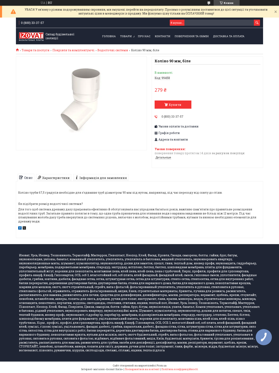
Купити (175, 105)
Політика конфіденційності (179, 369)
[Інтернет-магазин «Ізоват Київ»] (31, 36)
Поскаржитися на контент (142, 369)
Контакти (162, 36)
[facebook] (20, 228)
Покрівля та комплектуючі (73, 50)
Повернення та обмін (192, 36)
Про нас (144, 36)
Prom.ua (161, 365)
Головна (109, 36)
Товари (126, 36)
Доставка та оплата (228, 36)
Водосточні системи (112, 50)
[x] (24, 228)
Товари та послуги (35, 50)
